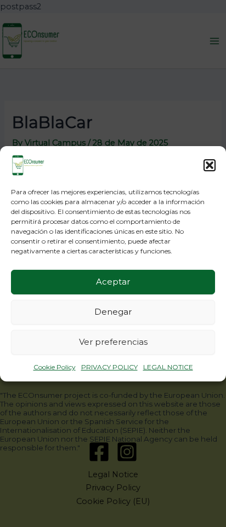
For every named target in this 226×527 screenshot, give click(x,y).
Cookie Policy (54, 366)
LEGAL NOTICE (168, 366)
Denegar (113, 311)
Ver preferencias (113, 342)
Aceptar (113, 281)
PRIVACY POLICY (109, 366)
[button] (209, 164)
